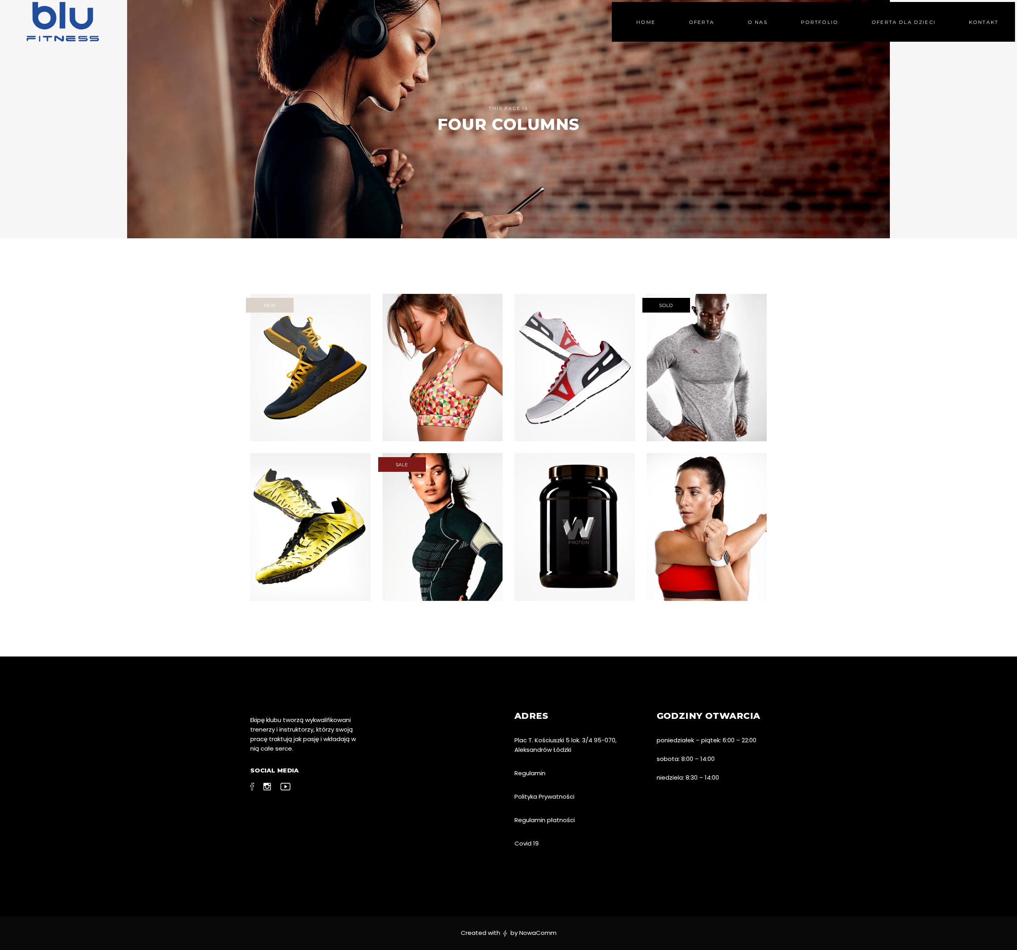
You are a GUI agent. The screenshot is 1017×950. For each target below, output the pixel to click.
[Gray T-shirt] (707, 367)
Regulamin (529, 773)
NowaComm (538, 933)
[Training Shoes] (574, 367)
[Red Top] (707, 527)
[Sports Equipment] (443, 527)
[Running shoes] (310, 367)
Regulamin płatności (544, 820)
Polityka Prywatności (544, 796)
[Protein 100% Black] (574, 527)
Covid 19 (526, 843)
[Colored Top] (443, 367)
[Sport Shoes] (310, 527)
